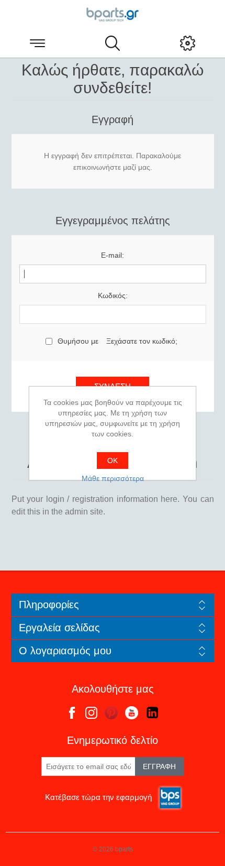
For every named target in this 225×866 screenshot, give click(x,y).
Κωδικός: (113, 295)
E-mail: (112, 255)
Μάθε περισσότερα (113, 478)
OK (112, 460)
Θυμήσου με (78, 341)
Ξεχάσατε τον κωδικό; (141, 341)
